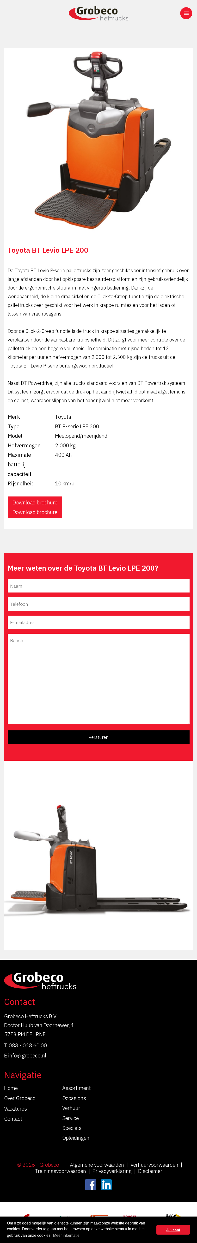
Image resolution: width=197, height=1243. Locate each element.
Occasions (74, 1098)
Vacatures (15, 1108)
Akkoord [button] (173, 1230)
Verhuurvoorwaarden (154, 1164)
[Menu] (186, 13)
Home (11, 1087)
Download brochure (34, 502)
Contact (13, 1118)
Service (70, 1117)
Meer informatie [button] (66, 1235)
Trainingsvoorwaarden (60, 1170)
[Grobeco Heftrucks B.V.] (99, 13)
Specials (71, 1127)
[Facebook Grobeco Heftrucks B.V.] (90, 1184)
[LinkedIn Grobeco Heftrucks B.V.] (106, 1184)
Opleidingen (75, 1137)
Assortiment (76, 1087)
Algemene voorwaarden (97, 1164)
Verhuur (71, 1107)
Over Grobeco (20, 1098)
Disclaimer (150, 1170)
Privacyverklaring (112, 1170)
